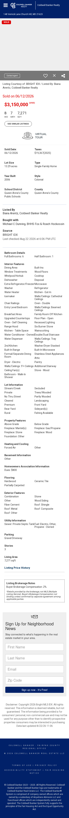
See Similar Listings (18, 124)
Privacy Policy (46, 765)
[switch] (45, 76)
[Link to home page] (23, 5)
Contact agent (12, 76)
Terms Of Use (22, 765)
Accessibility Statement (23, 770)
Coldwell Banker (21, 745)
